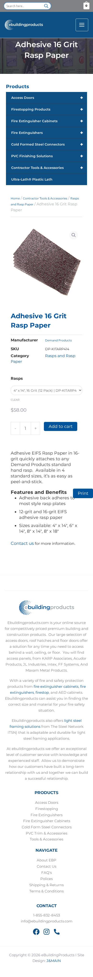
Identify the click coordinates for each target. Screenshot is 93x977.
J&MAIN (53, 960)
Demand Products (58, 340)
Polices (46, 879)
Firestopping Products (47, 109)
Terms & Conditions (46, 891)
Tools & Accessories (46, 839)
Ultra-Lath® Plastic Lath (31, 179)
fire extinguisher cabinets (56, 686)
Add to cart (60, 426)
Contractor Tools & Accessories (47, 168)
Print (83, 493)
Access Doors (47, 98)
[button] (73, 235)
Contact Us (46, 866)
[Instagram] (46, 931)
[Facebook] (36, 931)
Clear (15, 399)
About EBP (46, 860)
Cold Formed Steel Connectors (47, 144)
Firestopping (46, 809)
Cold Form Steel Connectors (47, 827)
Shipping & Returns (46, 885)
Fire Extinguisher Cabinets (47, 121)
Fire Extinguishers (47, 133)
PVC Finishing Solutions (47, 156)
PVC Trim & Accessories (46, 833)
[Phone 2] (56, 932)
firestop (42, 692)
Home (15, 198)
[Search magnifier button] (46, 6)
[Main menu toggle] (82, 25)
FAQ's (46, 873)
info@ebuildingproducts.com (46, 921)
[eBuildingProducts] (24, 25)
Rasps (17, 378)
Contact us (22, 543)
